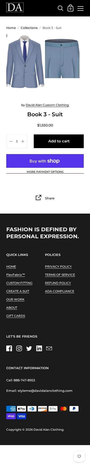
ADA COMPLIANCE (59, 291)
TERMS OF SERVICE (60, 275)
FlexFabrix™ (15, 275)
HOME (11, 266)
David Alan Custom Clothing (47, 105)
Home (11, 28)
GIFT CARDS (15, 316)
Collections (29, 28)
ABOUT (11, 307)
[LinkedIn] (39, 348)
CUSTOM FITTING (19, 283)
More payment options (45, 172)
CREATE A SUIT (17, 291)
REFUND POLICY (58, 283)
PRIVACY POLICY (58, 266)
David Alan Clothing (49, 429)
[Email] (49, 348)
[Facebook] (9, 348)
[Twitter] (29, 348)
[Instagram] (19, 348)
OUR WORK (15, 299)
